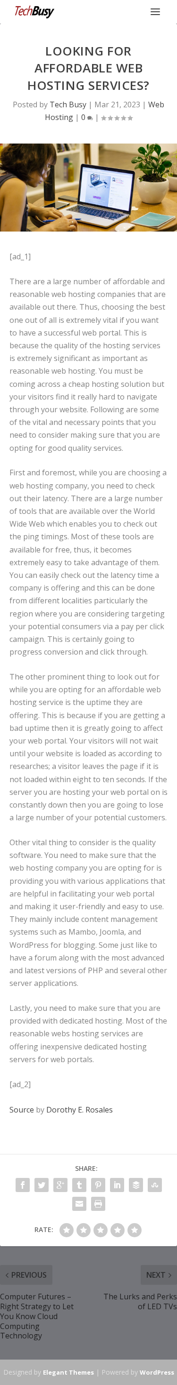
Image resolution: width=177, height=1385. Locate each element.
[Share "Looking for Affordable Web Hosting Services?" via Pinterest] (98, 1185)
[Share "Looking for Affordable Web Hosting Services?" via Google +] (60, 1185)
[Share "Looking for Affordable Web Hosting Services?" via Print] (98, 1203)
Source (21, 1110)
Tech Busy (68, 104)
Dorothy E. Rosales (79, 1110)
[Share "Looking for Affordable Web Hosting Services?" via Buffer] (135, 1185)
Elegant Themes (68, 1372)
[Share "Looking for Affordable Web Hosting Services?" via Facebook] (22, 1185)
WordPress (157, 1372)
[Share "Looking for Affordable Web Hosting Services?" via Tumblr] (79, 1185)
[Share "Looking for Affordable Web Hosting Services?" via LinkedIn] (117, 1185)
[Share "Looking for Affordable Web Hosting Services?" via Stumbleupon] (154, 1185)
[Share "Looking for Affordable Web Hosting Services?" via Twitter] (41, 1185)
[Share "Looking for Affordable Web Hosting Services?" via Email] (79, 1203)
